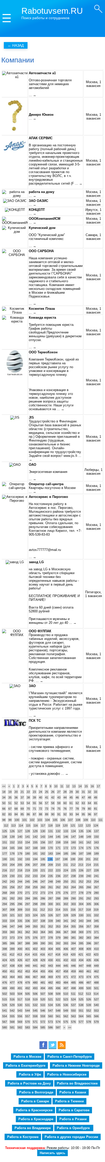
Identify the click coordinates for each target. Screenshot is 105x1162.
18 (3, 791)
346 (4, 926)
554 (4, 1016)
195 (43, 859)
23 (34, 791)
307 (4, 909)
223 (58, 870)
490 (12, 988)
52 (16, 803)
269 (12, 892)
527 (96, 999)
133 (65, 831)
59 (58, 803)
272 (35, 892)
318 (88, 909)
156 (43, 842)
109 (85, 819)
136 (88, 831)
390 (43, 943)
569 (20, 1021)
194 (35, 859)
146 (65, 836)
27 (58, 791)
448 (88, 965)
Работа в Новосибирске (66, 1074)
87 (34, 814)
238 (73, 875)
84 (16, 814)
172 (65, 847)
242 (4, 881)
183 (50, 853)
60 (65, 803)
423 (96, 954)
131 (50, 831)
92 (65, 814)
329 (73, 915)
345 (96, 920)
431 (58, 960)
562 (65, 1016)
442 (43, 965)
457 (58, 971)
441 (35, 965)
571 (35, 1021)
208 (43, 864)
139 (12, 836)
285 (35, 898)
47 (83, 797)
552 (88, 1010)
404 (50, 948)
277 (73, 892)
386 (12, 943)
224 (65, 870)
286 (43, 898)
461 (88, 971)
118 (50, 825)
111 (100, 819)
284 (27, 898)
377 (43, 937)
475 (96, 976)
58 (52, 803)
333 (4, 920)
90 (52, 814)
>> (69, 1027)
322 (20, 915)
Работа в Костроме (22, 1137)
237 (65, 875)
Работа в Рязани (73, 1119)
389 (35, 943)
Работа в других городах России (71, 1137)
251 (73, 881)
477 (12, 982)
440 (27, 965)
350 (35, 926)
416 (42, 954)
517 (20, 999)
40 (40, 797)
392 (58, 943)
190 (4, 859)
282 (12, 898)
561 (58, 1016)
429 (43, 960)
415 (35, 954)
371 (96, 932)
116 (35, 825)
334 (12, 920)
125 (4, 831)
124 (96, 825)
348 (20, 926)
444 (58, 965)
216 (4, 870)
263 (65, 887)
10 (55, 786)
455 (43, 971)
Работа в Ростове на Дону (29, 1083)
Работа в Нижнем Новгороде (76, 1065)
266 (88, 887)
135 (81, 831)
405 (58, 948)
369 (81, 932)
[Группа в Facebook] (43, 1048)
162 (88, 842)
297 (27, 904)
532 (35, 1004)
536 (65, 1004)
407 (73, 948)
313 (50, 909)
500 (88, 988)
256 (12, 887)
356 (81, 926)
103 (39, 819)
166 (20, 847)
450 (4, 971)
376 (35, 937)
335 (20, 920)
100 (17, 819)
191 (12, 859)
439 (20, 965)
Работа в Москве (27, 1056)
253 (88, 881)
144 (50, 836)
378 (50, 937)
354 (65, 926)
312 (42, 909)
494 (43, 988)
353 (58, 926)
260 (43, 887)
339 (50, 920)
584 (35, 1027)
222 (50, 870)
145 (58, 836)
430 (50, 960)
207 (35, 864)
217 (12, 870)
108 (78, 819)
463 (4, 976)
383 (88, 937)
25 (46, 791)
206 (27, 864)
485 (73, 982)
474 (88, 976)
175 (88, 847)
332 (96, 915)
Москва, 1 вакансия (93, 84)
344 (88, 920)
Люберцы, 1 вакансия (93, 471)
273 (43, 892)
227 (88, 870)
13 (73, 786)
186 (73, 853)
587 (58, 1027)
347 (12, 926)
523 (65, 999)
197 (57, 859)
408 (81, 948)
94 (77, 814)
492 (27, 988)
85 (22, 814)
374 (20, 937)
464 (12, 976)
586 (50, 1027)
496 (58, 988)
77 (71, 808)
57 (46, 803)
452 (20, 971)
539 (88, 1004)
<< (3, 786)
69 (22, 808)
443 (50, 965)
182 (43, 853)
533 (43, 1004)
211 (65, 864)
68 (16, 808)
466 (27, 976)
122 (80, 825)
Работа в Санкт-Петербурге (69, 1056)
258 (27, 887)
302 (65, 904)
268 (4, 892)
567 (4, 1021)
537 (73, 1004)
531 (27, 1004)
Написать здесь (52, 1153)
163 (96, 842)
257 (20, 887)
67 (9, 808)
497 (65, 988)
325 (43, 915)
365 (50, 932)
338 (43, 920)
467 (35, 976)
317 (80, 909)
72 (40, 808)
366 (58, 932)
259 (35, 887)
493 (35, 988)
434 (81, 960)
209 (50, 864)
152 (12, 842)
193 (27, 859)
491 (20, 988)
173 (73, 847)
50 (3, 803)
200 (80, 859)
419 (65, 954)
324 (35, 915)
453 (27, 971)
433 (73, 960)
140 (20, 836)
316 (73, 909)
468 (43, 976)
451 (12, 971)
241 (96, 875)
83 (9, 814)
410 (96, 948)
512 (80, 993)
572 (43, 1021)
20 (16, 791)
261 (50, 887)
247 (43, 881)
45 (71, 797)
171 (58, 847)
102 (32, 819)
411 (4, 954)
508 (50, 993)
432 (65, 960)
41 (46, 797)
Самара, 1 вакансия (93, 237)
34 (3, 797)
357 (88, 926)
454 (35, 971)
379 (58, 937)
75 (58, 808)
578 (88, 1021)
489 (4, 988)
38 (28, 797)
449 (96, 965)
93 (71, 814)
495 (50, 988)
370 (88, 932)
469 (50, 976)
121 (73, 825)
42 (52, 797)
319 (96, 909)
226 (81, 870)
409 (88, 948)
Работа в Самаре (35, 1101)
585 (43, 1027)
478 (20, 982)
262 (58, 887)
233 (35, 875)
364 (43, 932)
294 (4, 904)
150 (96, 836)
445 (65, 965)
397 (96, 943)
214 (88, 864)
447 (81, 965)
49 (95, 797)
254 (96, 881)
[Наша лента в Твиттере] (52, 1048)
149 (88, 836)
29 (71, 791)
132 (58, 831)
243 (12, 881)
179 (20, 853)
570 (27, 1021)
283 (20, 898)
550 (73, 1010)
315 (65, 909)
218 (20, 870)
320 (4, 915)
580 (4, 1027)
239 (81, 875)
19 (9, 791)
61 (71, 803)
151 (4, 842)
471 (65, 976)
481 (43, 982)
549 (65, 1010)
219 (27, 870)
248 (50, 881)
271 (27, 892)
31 (83, 791)
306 (96, 904)
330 (81, 915)
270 (20, 892)
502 (4, 993)
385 (4, 943)
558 (35, 1016)
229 (4, 875)
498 (73, 988)
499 (81, 988)
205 (20, 864)
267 (96, 887)
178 (12, 853)
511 (73, 993)
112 (6, 825)
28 (65, 791)
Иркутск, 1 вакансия (93, 211)
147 (73, 836)
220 (35, 870)
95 (83, 814)
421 (80, 954)
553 (96, 1010)
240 (88, 875)
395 (81, 943)
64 (89, 803)
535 (58, 1004)
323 (27, 915)
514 (96, 993)
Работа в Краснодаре (35, 1119)
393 (65, 943)
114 (21, 825)
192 (20, 859)
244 (20, 881)
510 (65, 993)
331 (88, 915)
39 (34, 797)
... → (32, 95)
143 (43, 836)
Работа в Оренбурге (74, 1128)
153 (20, 842)
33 (95, 791)
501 (96, 988)
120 (65, 825)
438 (12, 965)
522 (58, 999)
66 (3, 808)
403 (43, 948)
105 (55, 819)
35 (9, 797)
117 (43, 825)
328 (65, 915)
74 (52, 808)
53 (22, 803)
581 (12, 1027)
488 (96, 982)
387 (20, 943)
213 (80, 864)
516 (12, 999)
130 (43, 831)
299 (43, 904)
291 (81, 898)
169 (43, 847)
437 (4, 965)
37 (22, 797)
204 (12, 864)
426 (20, 960)
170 (50, 847)
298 (35, 904)
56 (40, 803)
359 (4, 932)
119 (58, 825)
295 (12, 904)
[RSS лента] (62, 1048)
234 (43, 875)
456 (50, 971)
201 (88, 859)
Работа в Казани (72, 1092)
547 (50, 1010)
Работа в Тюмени (69, 1101)
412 (12, 954)
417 (50, 954)
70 (28, 808)
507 (43, 993)
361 (20, 932)
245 (27, 881)
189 (96, 853)
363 (35, 932)
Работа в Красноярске (34, 1110)
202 (96, 859)
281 (4, 898)
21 (22, 791)
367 (65, 932)
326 (50, 915)
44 (65, 797)
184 (58, 853)
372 (4, 937)
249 (58, 881)
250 (65, 881)
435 (88, 960)
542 (12, 1010)
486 (81, 982)
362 (27, 932)
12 (67, 786)
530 (20, 1004)
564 (81, 1016)
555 (12, 1016)
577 (81, 1021)
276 (65, 892)
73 (46, 808)
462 (96, 971)
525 (81, 999)
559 (43, 1016)
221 (43, 870)
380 (65, 937)
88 (40, 814)
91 (58, 814)
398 (4, 948)
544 (27, 1010)
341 (65, 920)
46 (77, 797)
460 (81, 971)
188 (88, 853)
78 (77, 808)
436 (96, 960)
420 (73, 954)
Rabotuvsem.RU (52, 11)
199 (73, 859)
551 (81, 1010)
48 (89, 797)
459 (73, 971)
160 (73, 842)
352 (50, 926)
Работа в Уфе (30, 1074)
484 (65, 982)
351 (43, 926)
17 (98, 786)
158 (58, 842)
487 (88, 982)
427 (27, 960)
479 (27, 982)
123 (88, 825)
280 (96, 892)
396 (88, 943)
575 (65, 1021)
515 (4, 999)
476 (4, 982)
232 (27, 875)
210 (58, 864)
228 (96, 870)
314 (58, 909)
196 (50, 859)
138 (4, 836)
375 (27, 937)
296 (20, 904)
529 (12, 1004)
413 (19, 954)
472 (73, 976)
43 (58, 797)
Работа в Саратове (74, 1110)
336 (27, 920)
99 (9, 819)
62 (77, 803)
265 (81, 887)
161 (81, 842)
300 (50, 904)
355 (73, 926)
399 (12, 948)
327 (58, 915)
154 (27, 842)
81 (95, 808)
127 (20, 831)
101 (24, 819)
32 (89, 791)
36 (16, 797)
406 (65, 948)
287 (50, 898)
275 (58, 892)
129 (35, 831)
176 (96, 847)
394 (73, 943)
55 (34, 803)
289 (65, 898)
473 (81, 976)
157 (50, 842)
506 (35, 993)
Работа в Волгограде (36, 1092)
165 (12, 847)
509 (58, 993)
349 (27, 926)
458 (65, 971)
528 (4, 1004)
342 (73, 920)
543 (20, 1010)
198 (65, 859)
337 (35, 920)
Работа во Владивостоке (77, 1083)
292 (88, 898)
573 (50, 1021)
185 (65, 853)
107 (70, 819)
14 (80, 786)
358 (96, 926)
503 (12, 993)
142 (35, 836)
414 (27, 954)
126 (12, 831)
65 (95, 803)
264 (73, 887)
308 (12, 909)
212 (73, 864)
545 (35, 1010)
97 (95, 814)
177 (4, 853)
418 (58, 954)
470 (58, 976)
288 (58, 898)
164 (4, 847)
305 (88, 904)
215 (96, 864)
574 (58, 1021)
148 (81, 836)
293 (96, 898)
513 (88, 993)
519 (35, 999)
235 (50, 875)
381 (73, 937)
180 (27, 853)
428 (35, 960)
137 (96, 831)
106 (62, 819)
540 (96, 1004)
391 (50, 943)
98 (3, 819)
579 (96, 1021)
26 (52, 791)
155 (35, 842)
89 (46, 814)
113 (13, 825)
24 (40, 791)
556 (20, 1016)
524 (73, 999)
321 (12, 915)
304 (81, 904)
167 (27, 847)
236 (58, 875)
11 (61, 786)
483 (58, 982)
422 (88, 954)
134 (73, 831)
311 (35, 909)
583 (27, 1027)
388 (27, 943)
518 (27, 999)
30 (77, 791)
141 (27, 836)
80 (89, 808)
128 (27, 831)
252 (81, 881)
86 (28, 814)
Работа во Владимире (33, 1128)
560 (50, 1016)
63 (83, 803)
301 (58, 904)
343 (81, 920)
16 (92, 786)
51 (9, 803)
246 (35, 881)
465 (20, 976)
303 (73, 904)
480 (35, 982)
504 (20, 993)
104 (47, 819)
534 (50, 1004)
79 (83, 808)
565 (88, 1016)
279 (88, 892)
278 (81, 892)
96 (89, 814)
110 (93, 819)
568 (12, 1021)
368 (73, 932)
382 (81, 937)
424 (4, 960)
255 (4, 887)
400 (20, 948)
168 (35, 847)
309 (20, 909)
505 (27, 993)
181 (35, 853)
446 (73, 965)
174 (81, 847)
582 (20, 1027)
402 (35, 948)
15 (86, 786)
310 (27, 909)
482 (50, 982)
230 (12, 875)
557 (27, 1016)
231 (20, 875)
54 (28, 803)
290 (73, 898)
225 (73, 870)
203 (4, 864)
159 (65, 842)
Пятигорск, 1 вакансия (93, 594)
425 (12, 960)
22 (28, 791)
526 (88, 999)
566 (96, 1016)
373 (12, 937)
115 (28, 825)
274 (50, 892)
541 (4, 1010)
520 (43, 999)
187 (81, 853)
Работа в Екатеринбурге (25, 1065)
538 (81, 1004)
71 (34, 808)
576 (73, 1021)
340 (58, 920)
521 (50, 999)
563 (73, 1016)
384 (96, 937)
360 (12, 932)
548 (58, 1010)
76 (65, 808)
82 (3, 814)
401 (27, 948)
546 (43, 1010)
